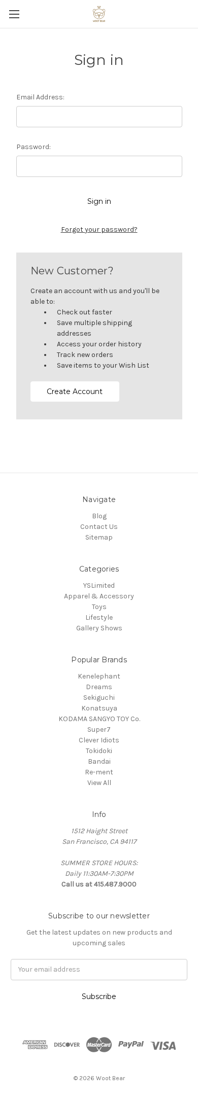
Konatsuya (99, 708)
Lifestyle (99, 617)
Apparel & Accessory (99, 596)
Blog (99, 516)
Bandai (99, 761)
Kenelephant (99, 676)
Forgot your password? (99, 229)
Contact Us (99, 526)
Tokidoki (99, 750)
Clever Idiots (99, 740)
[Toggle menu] (14, 14)
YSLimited (99, 585)
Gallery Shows (99, 628)
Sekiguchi (99, 697)
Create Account (75, 391)
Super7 (99, 729)
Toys (99, 606)
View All (99, 782)
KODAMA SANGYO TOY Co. (99, 719)
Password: (33, 147)
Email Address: (40, 97)
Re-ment (99, 772)
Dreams (99, 687)
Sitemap (99, 537)
